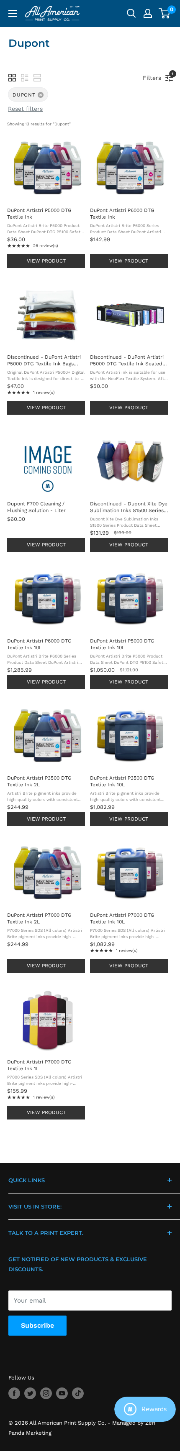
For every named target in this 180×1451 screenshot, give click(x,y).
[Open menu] (12, 13)
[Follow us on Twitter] (30, 1393)
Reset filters (25, 108)
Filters (154, 76)
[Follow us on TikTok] (78, 1393)
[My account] (148, 13)
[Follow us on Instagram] (46, 1393)
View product (46, 261)
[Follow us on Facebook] (14, 1393)
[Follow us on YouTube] (62, 1393)
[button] (12, 78)
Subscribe (37, 1325)
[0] (164, 13)
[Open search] (131, 13)
